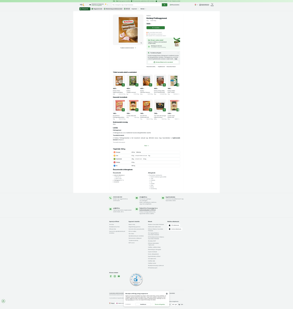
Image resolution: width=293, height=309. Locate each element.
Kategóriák (85, 8)
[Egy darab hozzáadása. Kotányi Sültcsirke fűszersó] (150, 84)
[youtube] (118, 276)
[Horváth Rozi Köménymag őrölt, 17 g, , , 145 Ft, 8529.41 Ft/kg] (146, 106)
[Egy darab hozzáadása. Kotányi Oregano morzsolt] (136, 84)
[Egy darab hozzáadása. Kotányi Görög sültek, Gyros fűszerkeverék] (164, 84)
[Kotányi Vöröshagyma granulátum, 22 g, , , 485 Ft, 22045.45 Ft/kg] (119, 81)
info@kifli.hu (143, 197)
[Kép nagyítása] (141, 43)
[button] (204, 5)
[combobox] (137, 4)
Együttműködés (170, 197)
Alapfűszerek (161, 66)
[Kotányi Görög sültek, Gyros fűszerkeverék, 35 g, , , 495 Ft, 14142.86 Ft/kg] (160, 81)
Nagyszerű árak (98, 8)
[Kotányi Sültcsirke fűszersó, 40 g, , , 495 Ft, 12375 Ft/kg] (146, 81)
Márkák (142, 8)
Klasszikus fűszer (171, 66)
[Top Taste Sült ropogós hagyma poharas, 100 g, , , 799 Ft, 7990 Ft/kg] (160, 106)
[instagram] (114, 276)
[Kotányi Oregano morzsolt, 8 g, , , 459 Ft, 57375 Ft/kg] (133, 81)
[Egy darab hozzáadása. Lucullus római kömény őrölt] (177, 109)
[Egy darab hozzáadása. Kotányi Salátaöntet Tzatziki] (177, 84)
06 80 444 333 (117, 197)
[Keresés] (164, 4)
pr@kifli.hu (116, 208)
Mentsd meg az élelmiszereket (114, 8)
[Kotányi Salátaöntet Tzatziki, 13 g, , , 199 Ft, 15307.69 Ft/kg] (174, 81)
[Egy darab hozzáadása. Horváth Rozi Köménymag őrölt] (150, 109)
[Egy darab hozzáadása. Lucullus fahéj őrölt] (136, 109)
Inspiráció (134, 8)
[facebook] (110, 276)
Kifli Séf (128, 8)
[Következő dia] (177, 80)
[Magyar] (196, 4)
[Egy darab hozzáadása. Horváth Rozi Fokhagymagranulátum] (123, 109)
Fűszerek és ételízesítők (151, 66)
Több (175, 58)
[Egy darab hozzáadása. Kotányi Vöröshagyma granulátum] (123, 84)
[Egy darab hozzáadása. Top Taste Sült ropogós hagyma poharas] (164, 109)
